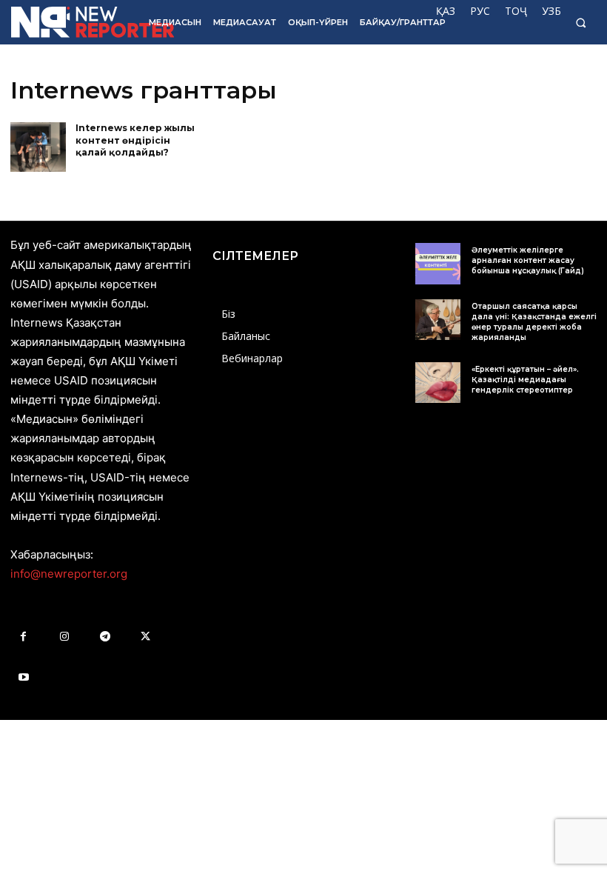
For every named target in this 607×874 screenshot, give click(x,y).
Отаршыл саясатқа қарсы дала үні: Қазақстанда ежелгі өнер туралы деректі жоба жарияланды (534, 321)
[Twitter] (145, 637)
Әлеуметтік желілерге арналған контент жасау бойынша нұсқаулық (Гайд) (528, 260)
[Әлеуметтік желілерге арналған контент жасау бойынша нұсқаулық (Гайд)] (437, 263)
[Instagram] (64, 637)
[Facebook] (23, 637)
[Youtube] (23, 677)
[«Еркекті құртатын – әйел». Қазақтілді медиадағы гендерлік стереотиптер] (437, 382)
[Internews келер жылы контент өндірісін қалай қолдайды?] (38, 147)
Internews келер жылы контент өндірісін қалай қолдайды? (135, 140)
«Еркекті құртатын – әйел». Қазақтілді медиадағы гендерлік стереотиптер (525, 379)
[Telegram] (105, 637)
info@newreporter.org (68, 574)
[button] (581, 22)
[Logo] (69, 22)
